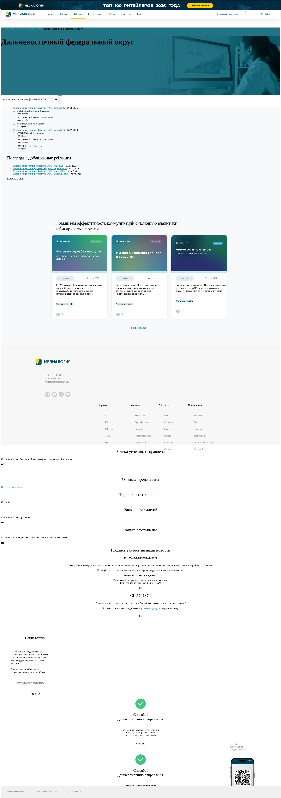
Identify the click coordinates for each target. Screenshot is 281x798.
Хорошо (140, 744)
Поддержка (140, 442)
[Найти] (197, 14)
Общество (169, 442)
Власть (167, 435)
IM (106, 442)
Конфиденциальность (15, 792)
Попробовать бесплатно (227, 14)
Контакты (199, 415)
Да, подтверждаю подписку (140, 558)
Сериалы (168, 449)
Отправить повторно (30, 683)
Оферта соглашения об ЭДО (45, 792)
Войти (267, 14)
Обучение (64, 14)
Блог (139, 14)
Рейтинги (78, 14)
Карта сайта (199, 449)
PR (106, 422)
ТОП (107, 435)
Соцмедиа (169, 422)
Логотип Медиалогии (204, 442)
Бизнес (167, 429)
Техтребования (74, 792)
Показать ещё (15, 179)
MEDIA (109, 429)
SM (106, 415)
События (111, 14)
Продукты (50, 14)
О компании (126, 14)
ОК (2, 464)
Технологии (200, 435)
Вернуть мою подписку (13, 487)
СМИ (167, 415)
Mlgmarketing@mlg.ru (149, 608)
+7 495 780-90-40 (53, 375)
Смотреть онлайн (64, 304)
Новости (198, 429)
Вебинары (140, 415)
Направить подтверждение (140, 575)
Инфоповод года (95, 14)
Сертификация (142, 422)
